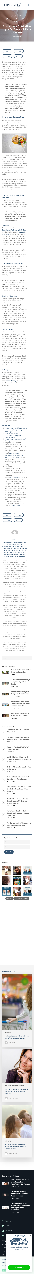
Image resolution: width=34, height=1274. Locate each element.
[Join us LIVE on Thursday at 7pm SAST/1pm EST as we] (27, 870)
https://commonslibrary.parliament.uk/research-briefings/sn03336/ (13, 435)
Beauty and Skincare (18, 1085)
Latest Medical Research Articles (17, 19)
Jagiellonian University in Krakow (14, 230)
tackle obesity (10, 381)
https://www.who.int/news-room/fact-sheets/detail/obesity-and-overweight (16, 430)
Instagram (8, 1231)
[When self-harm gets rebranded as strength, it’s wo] (17, 870)
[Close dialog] (30, 1235)
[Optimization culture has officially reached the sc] (17, 880)
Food (21, 16)
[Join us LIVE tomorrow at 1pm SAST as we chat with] (6, 891)
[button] (32, 5)
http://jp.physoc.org (16, 478)
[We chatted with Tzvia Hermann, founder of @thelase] (27, 880)
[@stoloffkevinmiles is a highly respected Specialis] (6, 870)
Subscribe (19, 1267)
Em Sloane (18, 36)
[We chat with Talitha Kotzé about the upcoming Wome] (17, 891)
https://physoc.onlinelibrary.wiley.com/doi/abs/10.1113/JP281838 (14, 455)
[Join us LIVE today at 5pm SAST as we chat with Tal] (27, 891)
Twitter (7, 1226)
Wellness (16, 22)
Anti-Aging (14, 16)
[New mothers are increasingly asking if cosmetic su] (6, 880)
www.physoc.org (15, 505)
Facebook (8, 1221)
